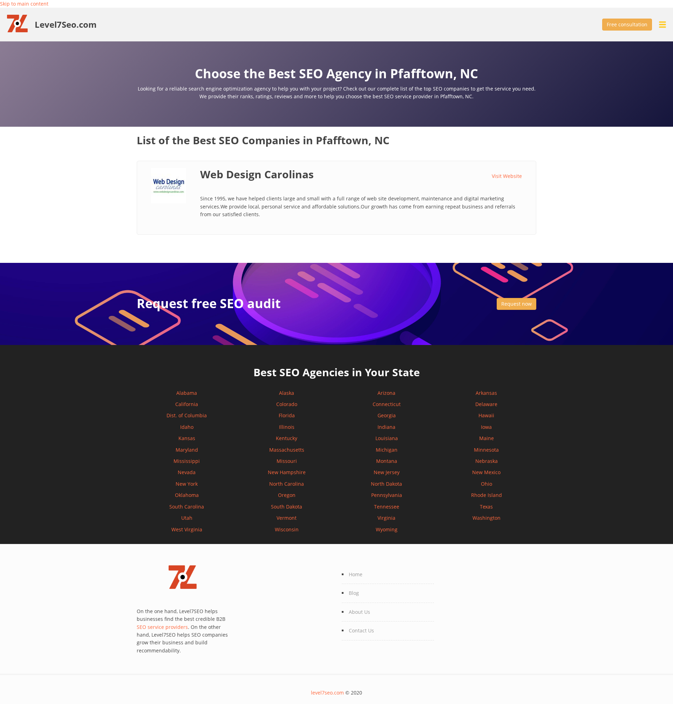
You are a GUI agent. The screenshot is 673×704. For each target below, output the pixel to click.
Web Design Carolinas (257, 174)
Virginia (386, 517)
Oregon (286, 495)
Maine (486, 438)
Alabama (186, 393)
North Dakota (386, 483)
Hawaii (486, 415)
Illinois (286, 427)
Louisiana (386, 438)
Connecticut (387, 404)
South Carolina (186, 506)
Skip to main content (24, 3)
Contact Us (361, 630)
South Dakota (286, 506)
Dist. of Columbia (186, 415)
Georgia (387, 415)
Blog (354, 593)
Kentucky (286, 438)
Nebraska (486, 461)
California (186, 404)
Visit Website (507, 176)
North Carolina (286, 483)
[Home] (21, 23)
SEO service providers (162, 627)
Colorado (286, 404)
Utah (186, 517)
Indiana (386, 427)
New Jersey (387, 472)
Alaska (286, 393)
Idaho (186, 427)
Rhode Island (486, 495)
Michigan (386, 449)
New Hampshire (287, 472)
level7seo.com (327, 692)
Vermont (287, 517)
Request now (516, 303)
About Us (359, 612)
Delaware (486, 404)
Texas (486, 506)
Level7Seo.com (66, 24)
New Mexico (486, 472)
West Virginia (186, 529)
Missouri (287, 461)
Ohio (486, 483)
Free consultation (627, 24)
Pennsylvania (386, 495)
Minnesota (486, 449)
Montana (386, 461)
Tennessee (386, 506)
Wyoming (386, 529)
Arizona (386, 393)
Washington (487, 517)
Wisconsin (287, 529)
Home (355, 574)
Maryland (187, 449)
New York (187, 483)
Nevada (187, 472)
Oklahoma (187, 495)
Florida (287, 415)
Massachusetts (286, 449)
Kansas (186, 438)
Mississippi (187, 461)
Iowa (486, 427)
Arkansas (486, 393)
